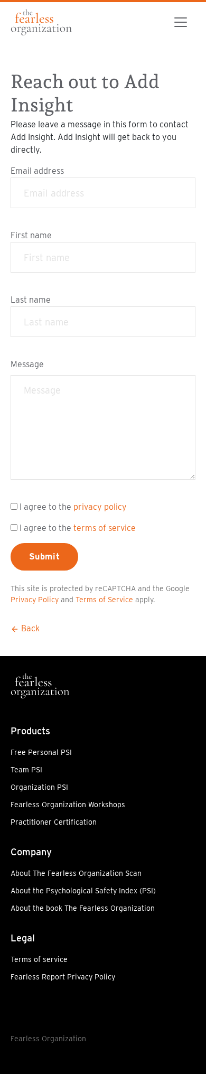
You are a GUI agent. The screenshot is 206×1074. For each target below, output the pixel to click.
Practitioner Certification (54, 822)
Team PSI (26, 769)
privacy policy (100, 507)
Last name (31, 300)
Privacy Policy (35, 599)
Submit (44, 557)
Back (29, 628)
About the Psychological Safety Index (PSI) (83, 890)
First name (31, 235)
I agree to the (73, 507)
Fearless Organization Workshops (68, 804)
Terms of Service (104, 599)
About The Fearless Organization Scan (76, 873)
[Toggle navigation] (180, 22)
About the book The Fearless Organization (83, 908)
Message (27, 364)
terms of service (104, 528)
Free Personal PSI (41, 752)
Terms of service (39, 959)
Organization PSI (39, 787)
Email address (37, 171)
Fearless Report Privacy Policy (63, 977)
